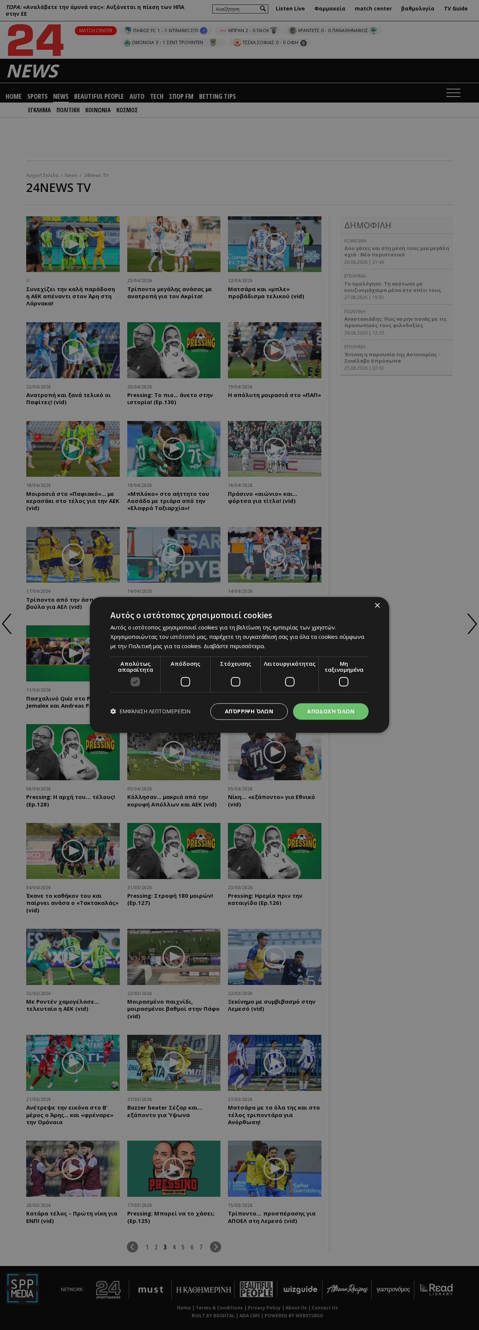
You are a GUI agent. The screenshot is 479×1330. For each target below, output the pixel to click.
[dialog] (239, 665)
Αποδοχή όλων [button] (330, 711)
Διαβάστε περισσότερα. (234, 646)
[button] (150, 711)
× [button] (377, 605)
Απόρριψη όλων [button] (249, 711)
